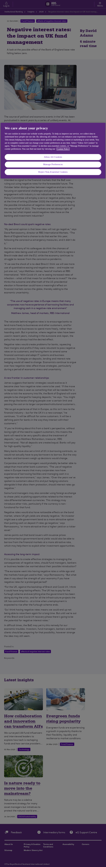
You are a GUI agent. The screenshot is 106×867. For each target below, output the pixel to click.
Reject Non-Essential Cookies (52, 172)
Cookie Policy (63, 149)
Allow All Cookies (53, 157)
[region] (53, 150)
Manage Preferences (53, 164)
